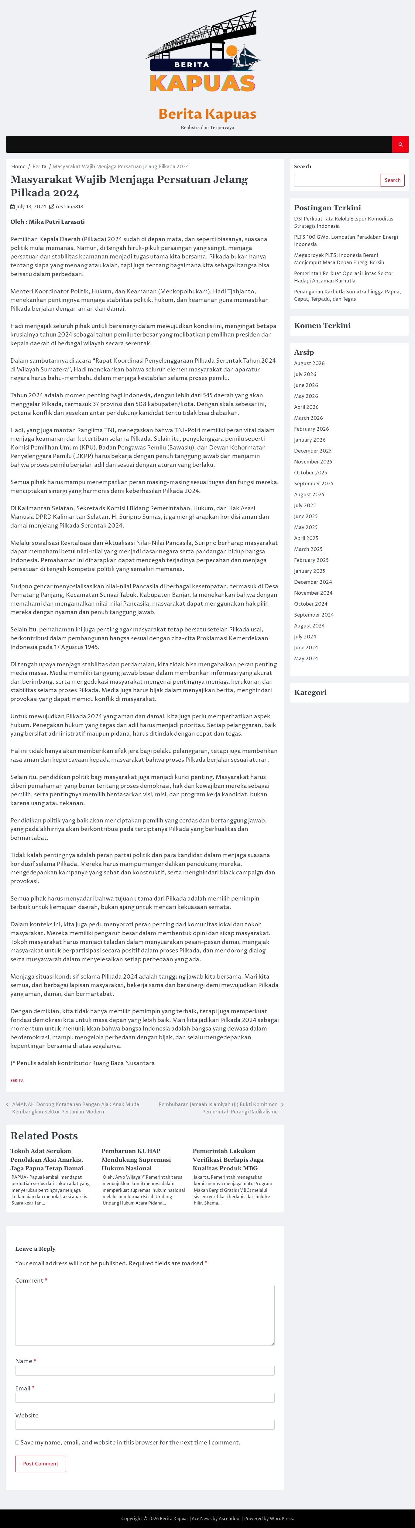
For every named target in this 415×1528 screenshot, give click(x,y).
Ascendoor (230, 1519)
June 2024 (306, 647)
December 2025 (313, 451)
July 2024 (305, 637)
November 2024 (313, 593)
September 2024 (314, 615)
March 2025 (308, 549)
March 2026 (308, 418)
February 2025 (311, 560)
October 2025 (310, 473)
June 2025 (306, 516)
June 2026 (306, 385)
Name (25, 1361)
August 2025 (309, 494)
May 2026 (306, 396)
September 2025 (314, 483)
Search (302, 166)
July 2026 (305, 374)
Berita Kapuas (207, 114)
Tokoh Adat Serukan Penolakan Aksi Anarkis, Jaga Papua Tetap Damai (46, 1159)
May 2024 (306, 658)
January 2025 (309, 571)
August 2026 (309, 363)
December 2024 (313, 582)
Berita (17, 1080)
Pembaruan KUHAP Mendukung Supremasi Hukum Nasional (136, 1159)
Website (27, 1416)
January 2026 (310, 440)
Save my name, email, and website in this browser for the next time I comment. (130, 1443)
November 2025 (313, 462)
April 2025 (306, 538)
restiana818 (69, 206)
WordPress (281, 1519)
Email (25, 1389)
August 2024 (309, 626)
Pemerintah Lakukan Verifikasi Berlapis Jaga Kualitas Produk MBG (228, 1159)
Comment (31, 1281)
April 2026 (306, 407)
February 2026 (311, 429)
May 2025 (306, 527)
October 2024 (311, 604)
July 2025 (305, 505)
